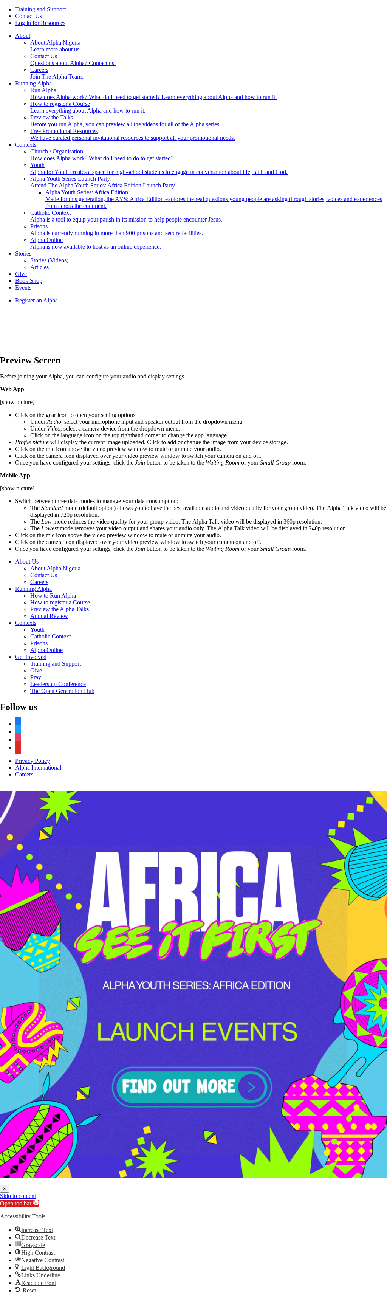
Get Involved (30, 657)
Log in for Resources (40, 23)
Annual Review (49, 616)
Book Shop (28, 280)
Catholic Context (50, 636)
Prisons (39, 643)
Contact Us (28, 16)
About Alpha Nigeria (55, 568)
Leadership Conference (58, 684)
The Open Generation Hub (62, 691)
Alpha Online (46, 650)
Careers (39, 582)
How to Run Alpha (53, 595)
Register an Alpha (36, 300)
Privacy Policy (32, 761)
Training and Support (40, 9)
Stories (23, 253)
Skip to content (18, 1196)
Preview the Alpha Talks (59, 609)
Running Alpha (33, 83)
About (22, 36)
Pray (35, 677)
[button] (19, 1203)
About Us (27, 561)
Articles (39, 267)
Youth (37, 629)
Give (21, 274)
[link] (193, 984)
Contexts (25, 144)
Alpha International (38, 767)
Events (23, 287)
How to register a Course (60, 602)
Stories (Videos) (49, 260)
